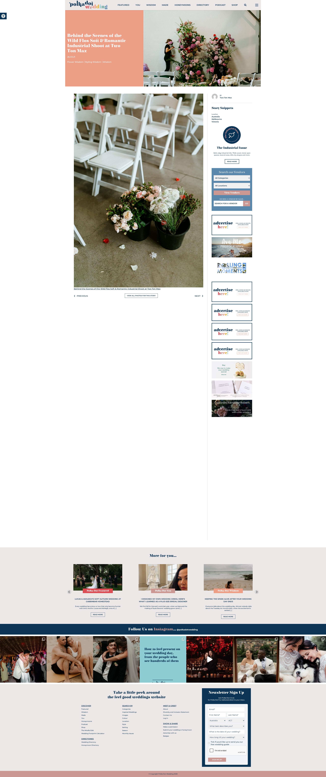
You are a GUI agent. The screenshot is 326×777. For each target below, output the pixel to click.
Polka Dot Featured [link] (98, 590)
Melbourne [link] (217, 119)
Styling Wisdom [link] (93, 62)
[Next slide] (257, 592)
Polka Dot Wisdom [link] (228, 590)
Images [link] (125, 715)
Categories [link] (126, 709)
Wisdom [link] (151, 5)
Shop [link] (235, 5)
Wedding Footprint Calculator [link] (92, 733)
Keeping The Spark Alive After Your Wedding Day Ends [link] (228, 600)
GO (246, 203)
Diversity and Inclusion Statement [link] (176, 712)
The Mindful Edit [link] (87, 730)
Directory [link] (203, 5)
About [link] (165, 709)
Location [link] (125, 721)
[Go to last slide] (69, 592)
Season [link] (125, 730)
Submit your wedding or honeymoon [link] (177, 730)
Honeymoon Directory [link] (90, 745)
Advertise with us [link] (169, 733)
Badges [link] (166, 736)
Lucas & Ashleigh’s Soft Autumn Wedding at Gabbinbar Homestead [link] (98, 600)
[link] (3, 16)
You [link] (137, 5)
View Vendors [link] (232, 192)
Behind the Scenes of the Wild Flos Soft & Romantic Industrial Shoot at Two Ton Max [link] (117, 289)
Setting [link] (125, 727)
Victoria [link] (215, 122)
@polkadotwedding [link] (187, 629)
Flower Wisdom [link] (75, 62)
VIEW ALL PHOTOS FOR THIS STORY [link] (141, 296)
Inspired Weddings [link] (129, 712)
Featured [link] (123, 5)
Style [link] (124, 724)
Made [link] (165, 5)
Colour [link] (124, 718)
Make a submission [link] (170, 727)
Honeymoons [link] (183, 5)
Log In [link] (165, 718)
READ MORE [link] (232, 161)
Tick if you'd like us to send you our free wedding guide (227, 743)
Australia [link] (216, 116)
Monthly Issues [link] (128, 733)
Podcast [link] (220, 5)
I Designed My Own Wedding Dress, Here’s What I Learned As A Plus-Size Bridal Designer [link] (163, 600)
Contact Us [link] (167, 715)
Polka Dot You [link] (163, 590)
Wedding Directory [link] (88, 742)
